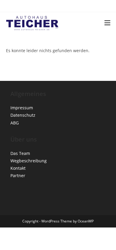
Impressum (21, 107)
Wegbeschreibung (28, 161)
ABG (14, 123)
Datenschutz (22, 115)
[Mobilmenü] (107, 22)
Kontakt (18, 168)
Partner (17, 175)
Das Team (20, 153)
